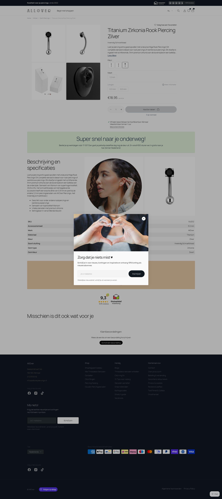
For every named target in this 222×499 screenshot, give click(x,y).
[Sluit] (144, 219)
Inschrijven (136, 274)
